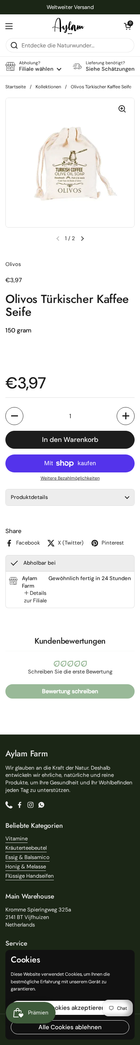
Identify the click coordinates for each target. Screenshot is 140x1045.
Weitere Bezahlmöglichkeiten (70, 478)
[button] (127, 26)
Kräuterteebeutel (26, 848)
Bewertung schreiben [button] (70, 691)
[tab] (35, 597)
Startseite (15, 87)
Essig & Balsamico (27, 857)
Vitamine (16, 838)
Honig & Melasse (25, 866)
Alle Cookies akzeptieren (70, 1008)
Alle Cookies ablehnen (70, 1027)
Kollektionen (48, 87)
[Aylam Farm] (68, 26)
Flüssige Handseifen (29, 876)
